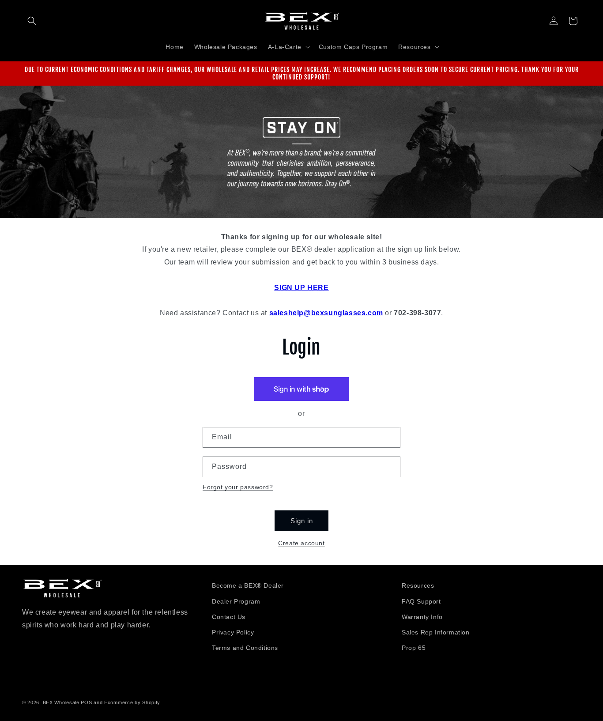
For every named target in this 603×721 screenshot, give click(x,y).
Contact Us (228, 616)
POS (86, 702)
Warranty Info (422, 616)
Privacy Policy (233, 631)
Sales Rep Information (436, 631)
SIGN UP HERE (301, 287)
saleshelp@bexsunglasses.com (326, 313)
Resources (418, 585)
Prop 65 (414, 647)
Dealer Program (236, 600)
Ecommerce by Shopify (132, 702)
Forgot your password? (238, 487)
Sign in (301, 521)
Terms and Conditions (245, 647)
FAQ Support (421, 600)
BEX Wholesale (61, 702)
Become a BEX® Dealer (248, 585)
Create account (301, 543)
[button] (31, 20)
